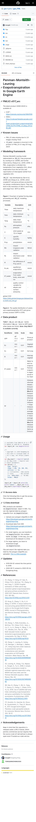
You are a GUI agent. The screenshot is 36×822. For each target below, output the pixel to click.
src (6, 37)
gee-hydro (8, 9)
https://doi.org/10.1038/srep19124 (16, 638)
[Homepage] (18, 2)
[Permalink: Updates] (1, 558)
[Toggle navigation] (2, 2)
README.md (9, 60)
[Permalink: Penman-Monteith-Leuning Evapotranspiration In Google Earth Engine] (1, 87)
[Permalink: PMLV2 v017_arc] (1, 101)
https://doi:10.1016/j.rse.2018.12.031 (17, 598)
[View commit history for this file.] (31, 25)
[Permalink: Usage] (1, 436)
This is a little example (18, 554)
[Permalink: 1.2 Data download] (1, 503)
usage (7, 44)
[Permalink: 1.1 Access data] (1, 492)
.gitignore (8, 48)
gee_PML (16, 9)
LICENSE (8, 52)
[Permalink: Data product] (1, 317)
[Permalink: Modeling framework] (1, 151)
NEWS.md (8, 56)
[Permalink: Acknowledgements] (1, 722)
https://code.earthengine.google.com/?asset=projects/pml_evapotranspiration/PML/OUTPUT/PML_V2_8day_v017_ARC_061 (19, 123)
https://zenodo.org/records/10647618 (19, 114)
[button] (31, 442)
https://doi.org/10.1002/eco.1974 (16, 698)
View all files (18, 67)
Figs (6, 29)
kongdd (7, 25)
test (6, 41)
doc (6, 33)
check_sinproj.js (10, 63)
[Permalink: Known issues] (1, 132)
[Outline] (33, 73)
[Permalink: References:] (1, 575)
